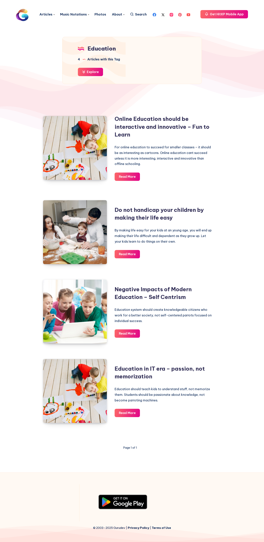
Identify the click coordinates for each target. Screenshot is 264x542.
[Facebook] (154, 14)
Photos (100, 14)
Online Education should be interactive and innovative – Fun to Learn (162, 126)
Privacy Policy (138, 528)
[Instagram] (171, 14)
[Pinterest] (180, 14)
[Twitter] (163, 14)
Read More (129, 177)
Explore (92, 72)
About (117, 14)
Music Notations (73, 14)
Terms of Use (161, 528)
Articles (45, 14)
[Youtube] (188, 14)
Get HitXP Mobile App (226, 14)
